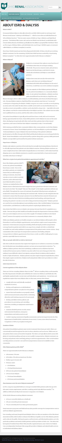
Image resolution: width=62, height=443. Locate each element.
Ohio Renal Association (23, 5)
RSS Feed (37, 440)
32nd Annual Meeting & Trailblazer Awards (12, 18)
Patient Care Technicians (26, 14)
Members (42, 14)
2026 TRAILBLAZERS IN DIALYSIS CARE (31, 18)
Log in (42, 440)
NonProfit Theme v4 (7, 440)
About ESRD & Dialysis (14, 14)
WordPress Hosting (29, 440)
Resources (36, 14)
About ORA (4, 14)
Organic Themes (18, 440)
